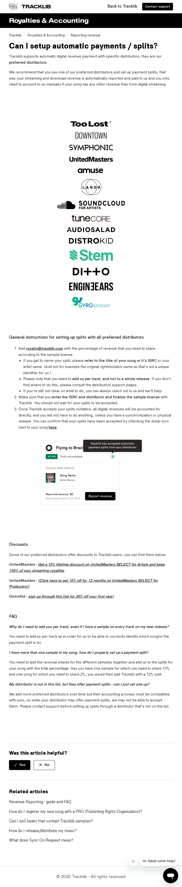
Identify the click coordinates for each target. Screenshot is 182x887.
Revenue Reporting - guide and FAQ (40, 802)
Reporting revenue (85, 35)
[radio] (19, 765)
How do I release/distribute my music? (43, 831)
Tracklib (15, 35)
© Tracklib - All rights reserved (91, 876)
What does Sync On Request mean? (41, 840)
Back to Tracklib (122, 6)
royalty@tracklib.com (44, 348)
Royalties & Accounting (46, 35)
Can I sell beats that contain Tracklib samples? (51, 821)
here (53, 427)
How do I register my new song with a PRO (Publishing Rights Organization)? (75, 811)
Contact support (157, 6)
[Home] (30, 7)
